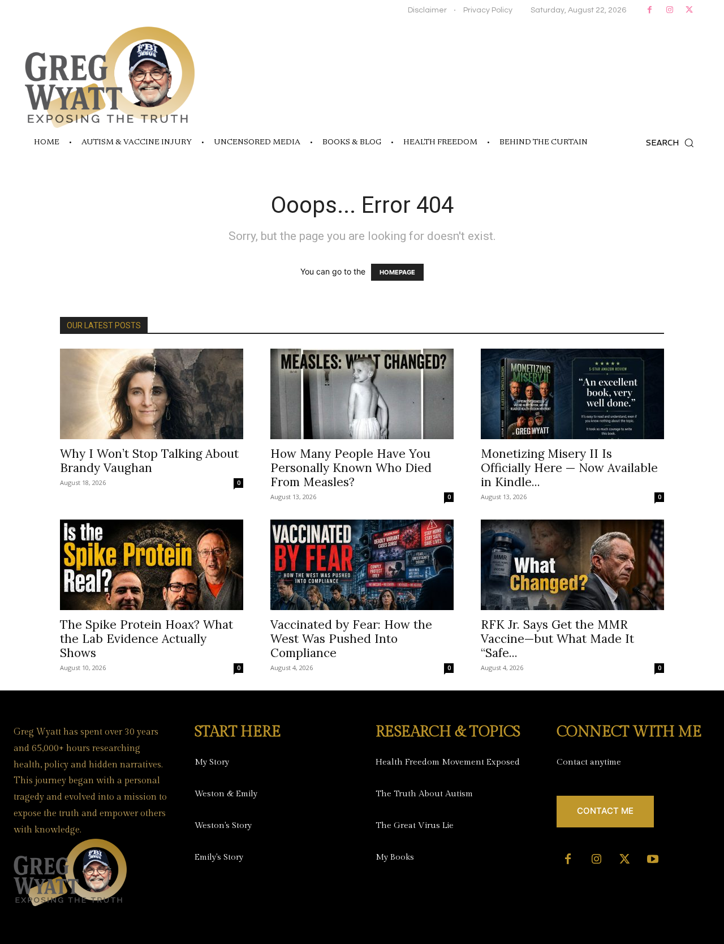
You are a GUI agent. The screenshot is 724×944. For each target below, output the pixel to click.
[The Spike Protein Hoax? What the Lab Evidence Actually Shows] (151, 565)
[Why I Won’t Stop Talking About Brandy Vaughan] (151, 394)
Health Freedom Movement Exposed (448, 762)
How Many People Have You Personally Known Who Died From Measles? (351, 468)
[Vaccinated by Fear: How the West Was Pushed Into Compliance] (362, 565)
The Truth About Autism (424, 794)
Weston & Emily (226, 794)
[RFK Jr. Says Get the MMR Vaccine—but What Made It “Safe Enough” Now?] (572, 565)
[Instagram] (669, 10)
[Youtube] (652, 859)
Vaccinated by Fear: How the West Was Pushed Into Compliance (351, 638)
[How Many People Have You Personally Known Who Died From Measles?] (362, 394)
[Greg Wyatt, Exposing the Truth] (110, 77)
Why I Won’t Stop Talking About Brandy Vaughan (149, 460)
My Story (212, 762)
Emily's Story (219, 857)
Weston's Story (223, 825)
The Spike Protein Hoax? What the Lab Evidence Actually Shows (146, 638)
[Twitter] (689, 10)
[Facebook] (650, 10)
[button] (672, 142)
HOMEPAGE (397, 272)
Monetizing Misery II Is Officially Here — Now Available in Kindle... (569, 468)
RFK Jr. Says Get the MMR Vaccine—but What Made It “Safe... (557, 638)
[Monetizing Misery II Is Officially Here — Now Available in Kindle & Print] (572, 394)
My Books (395, 857)
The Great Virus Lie (415, 825)
